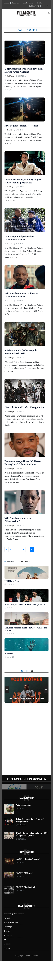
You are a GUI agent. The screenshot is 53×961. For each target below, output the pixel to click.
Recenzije (26, 852)
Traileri (7, 931)
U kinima (7, 944)
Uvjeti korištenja (28, 3)
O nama (6, 3)
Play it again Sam (11, 922)
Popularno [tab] (24, 561)
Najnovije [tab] (11, 561)
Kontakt (39, 3)
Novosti (7, 918)
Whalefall (9, 654)
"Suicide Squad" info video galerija (24, 407)
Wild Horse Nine (12, 581)
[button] (48, 13)
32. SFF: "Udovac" (24, 873)
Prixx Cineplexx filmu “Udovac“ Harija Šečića (25, 604)
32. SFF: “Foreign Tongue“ (28, 859)
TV (5, 940)
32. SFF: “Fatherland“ (26, 887)
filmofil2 (9, 130)
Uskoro (25, 671)
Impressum (15, 3)
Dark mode (34, 6)
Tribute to (8, 935)
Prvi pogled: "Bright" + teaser (21, 125)
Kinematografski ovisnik (14, 914)
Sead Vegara (11, 76)
